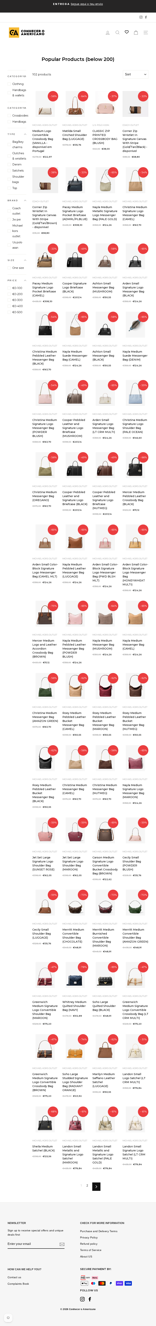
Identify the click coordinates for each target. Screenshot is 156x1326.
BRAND (13, 200)
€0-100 (17, 288)
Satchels (18, 170)
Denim (16, 164)
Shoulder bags (18, 179)
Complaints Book (18, 1283)
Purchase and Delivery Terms (98, 1231)
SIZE (11, 260)
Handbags (19, 121)
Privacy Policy (89, 1237)
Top (14, 188)
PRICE (12, 280)
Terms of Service (90, 1250)
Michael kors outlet (17, 231)
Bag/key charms (18, 144)
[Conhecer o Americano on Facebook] (90, 1299)
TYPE (12, 134)
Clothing (18, 84)
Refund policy (88, 1243)
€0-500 (17, 312)
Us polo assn (17, 245)
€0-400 (17, 306)
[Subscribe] (62, 1244)
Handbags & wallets (19, 92)
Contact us (14, 1277)
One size (18, 268)
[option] (78, 4)
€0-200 (17, 294)
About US (86, 1256)
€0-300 (17, 300)
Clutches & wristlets (19, 156)
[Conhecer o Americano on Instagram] (82, 1299)
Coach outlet (16, 211)
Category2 (17, 76)
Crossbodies (19, 115)
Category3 (17, 108)
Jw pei (16, 219)
